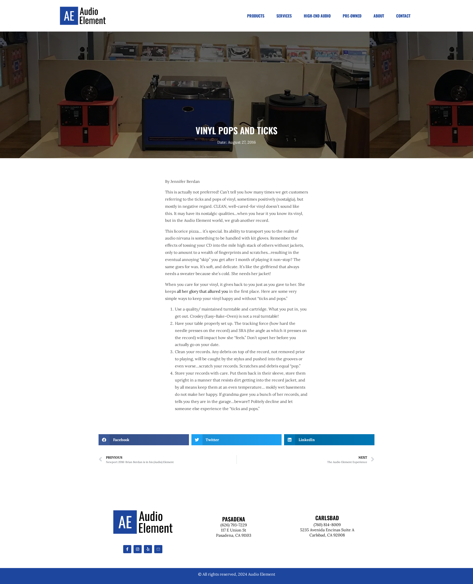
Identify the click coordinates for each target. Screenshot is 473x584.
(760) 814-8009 (327, 524)
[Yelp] (148, 549)
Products (255, 16)
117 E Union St (233, 530)
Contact (403, 16)
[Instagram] (138, 549)
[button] (144, 439)
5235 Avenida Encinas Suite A (327, 530)
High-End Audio (317, 16)
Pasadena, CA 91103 (233, 535)
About (378, 16)
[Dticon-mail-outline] (158, 549)
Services (284, 16)
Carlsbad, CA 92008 (327, 535)
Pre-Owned (352, 16)
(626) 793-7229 (233, 525)
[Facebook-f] (127, 549)
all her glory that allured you (202, 291)
